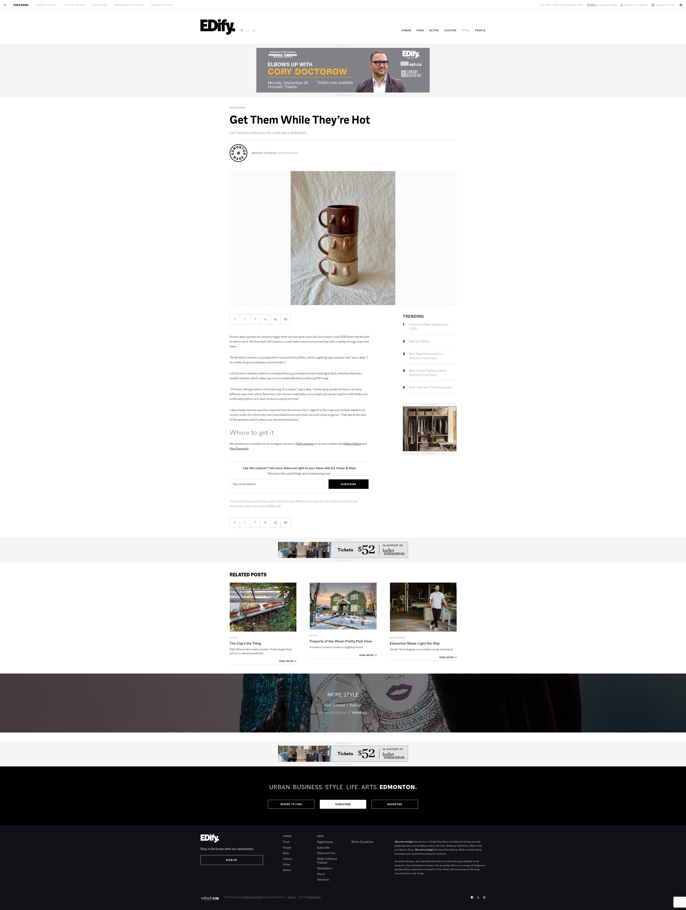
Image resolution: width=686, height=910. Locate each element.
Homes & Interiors (333, 712)
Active (434, 30)
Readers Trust (162, 5)
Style (466, 30)
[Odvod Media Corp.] (209, 898)
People (480, 30)
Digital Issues (74, 5)
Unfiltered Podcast (129, 5)
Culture (450, 30)
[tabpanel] (343, 795)
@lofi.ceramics (304, 444)
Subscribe (21, 5)
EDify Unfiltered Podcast (327, 861)
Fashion (355, 705)
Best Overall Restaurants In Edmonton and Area (428, 372)
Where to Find (46, 5)
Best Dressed (335, 705)
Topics (287, 836)
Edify (320, 836)
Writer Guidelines (362, 842)
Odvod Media (314, 897)
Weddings (359, 712)
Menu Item (358, 836)
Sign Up (231, 860)
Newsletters (324, 868)
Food (420, 30)
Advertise (99, 5)
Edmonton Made (287, 153)
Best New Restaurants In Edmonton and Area (426, 356)
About (321, 874)
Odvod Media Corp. (251, 897)
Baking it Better (419, 341)
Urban (406, 30)
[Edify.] (217, 27)
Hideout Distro (352, 444)
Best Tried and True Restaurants (431, 387)
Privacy (292, 897)
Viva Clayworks (239, 448)
